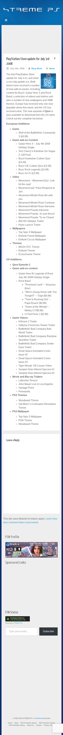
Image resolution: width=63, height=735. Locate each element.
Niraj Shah (36, 68)
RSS (42, 16)
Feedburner (25, 16)
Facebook (21, 16)
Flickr (29, 16)
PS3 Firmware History (28, 723)
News (52, 68)
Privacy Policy (49, 725)
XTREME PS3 (17, 623)
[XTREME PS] (31, 8)
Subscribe (48, 631)
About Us (30, 725)
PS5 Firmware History (17, 725)
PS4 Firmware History (47, 723)
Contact (39, 725)
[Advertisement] (31, 38)
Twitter (33, 16)
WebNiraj (38, 718)
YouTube (38, 16)
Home (10, 723)
